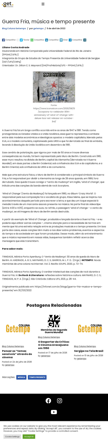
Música (21, 377)
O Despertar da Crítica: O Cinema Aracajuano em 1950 (53, 345)
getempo (38, 28)
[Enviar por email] (64, 40)
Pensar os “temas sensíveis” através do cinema (17, 354)
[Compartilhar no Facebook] (9, 40)
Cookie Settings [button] (12, 436)
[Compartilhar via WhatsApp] (37, 40)
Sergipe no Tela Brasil (88, 351)
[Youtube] (54, 412)
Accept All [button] (28, 436)
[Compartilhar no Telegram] (75, 40)
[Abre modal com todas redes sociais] (84, 40)
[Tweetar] (24, 40)
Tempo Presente (37, 377)
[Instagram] (59, 400)
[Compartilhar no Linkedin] (52, 40)
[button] (42, 4)
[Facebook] (48, 400)
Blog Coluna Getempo (14, 28)
